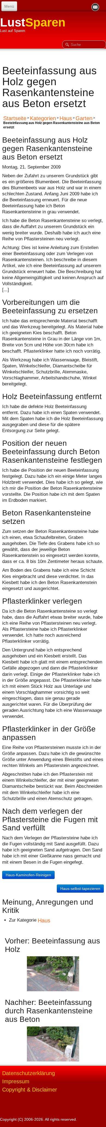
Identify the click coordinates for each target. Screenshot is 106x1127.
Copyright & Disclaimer (29, 1090)
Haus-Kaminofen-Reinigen (28, 875)
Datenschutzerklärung (28, 1073)
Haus (66, 118)
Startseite (14, 118)
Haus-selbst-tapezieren (80, 888)
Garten (84, 118)
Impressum (15, 1081)
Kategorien (43, 118)
